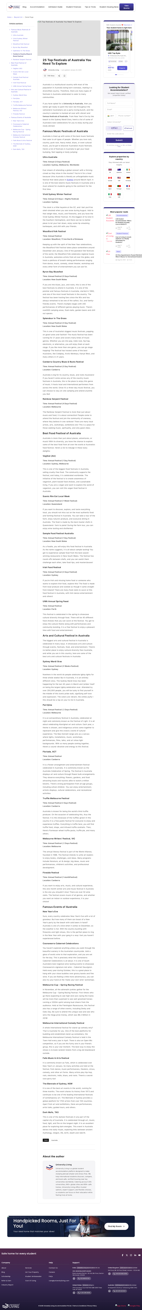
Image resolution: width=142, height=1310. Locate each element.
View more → (128, 25)
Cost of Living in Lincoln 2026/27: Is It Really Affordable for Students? (123, 239)
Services (28, 1268)
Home (9, 17)
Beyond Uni (18, 17)
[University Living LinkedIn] (135, 1255)
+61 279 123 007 (120, 1291)
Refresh (129, 128)
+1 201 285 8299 (85, 1292)
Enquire (122, 68)
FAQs (51, 1276)
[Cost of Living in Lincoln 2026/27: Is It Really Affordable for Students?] (110, 240)
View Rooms (127, 6)
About (4, 1268)
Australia (54, 1140)
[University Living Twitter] (127, 1255)
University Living (53, 70)
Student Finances (73, 7)
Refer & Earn (6, 1281)
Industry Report (7, 1285)
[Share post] (59, 76)
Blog (24, 7)
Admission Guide (55, 7)
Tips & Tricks (90, 7)
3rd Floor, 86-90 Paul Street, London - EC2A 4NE (124, 1270)
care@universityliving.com (59, 1281)
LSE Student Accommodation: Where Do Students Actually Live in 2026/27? (123, 221)
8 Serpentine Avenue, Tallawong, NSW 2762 (122, 1288)
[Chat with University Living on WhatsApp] (74, 1278)
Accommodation (37, 7)
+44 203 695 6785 (121, 1273)
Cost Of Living (30, 1281)
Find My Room (115, 1226)
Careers (52, 1272)
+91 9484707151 (85, 1278)
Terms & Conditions (79, 1306)
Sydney (70, 180)
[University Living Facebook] (123, 1255)
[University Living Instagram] (131, 1255)
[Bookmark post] (64, 76)
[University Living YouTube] (139, 1255)
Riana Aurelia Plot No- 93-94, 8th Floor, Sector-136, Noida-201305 (88, 1274)
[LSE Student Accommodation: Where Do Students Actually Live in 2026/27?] (110, 222)
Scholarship (6, 1276)
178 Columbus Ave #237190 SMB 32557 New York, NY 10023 (87, 1288)
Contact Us (53, 1268)
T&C (124, 145)
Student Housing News (109, 7)
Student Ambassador (33, 1276)
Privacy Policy (92, 1306)
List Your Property (32, 1272)
